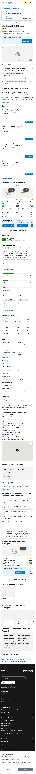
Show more (5, 102)
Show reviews (7, 290)
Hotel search (5, 659)
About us (3, 694)
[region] (17, 54)
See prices (26, 41)
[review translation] (25, 240)
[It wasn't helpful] (28, 78)
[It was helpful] (25, 78)
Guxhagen (5, 661)
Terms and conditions (7, 720)
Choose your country (7, 675)
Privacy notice (5, 725)
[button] (17, 12)
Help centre (4, 741)
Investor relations (6, 699)
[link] (20, 2)
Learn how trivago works (8, 744)
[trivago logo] (7, 2)
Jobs (2, 696)
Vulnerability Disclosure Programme (11, 733)
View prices (29, 121)
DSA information (6, 728)
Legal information (6, 723)
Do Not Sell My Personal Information (11, 730)
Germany (21, 659)
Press (3, 701)
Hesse (28, 659)
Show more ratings (8, 310)
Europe (14, 659)
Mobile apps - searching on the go (11, 709)
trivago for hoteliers (6, 712)
